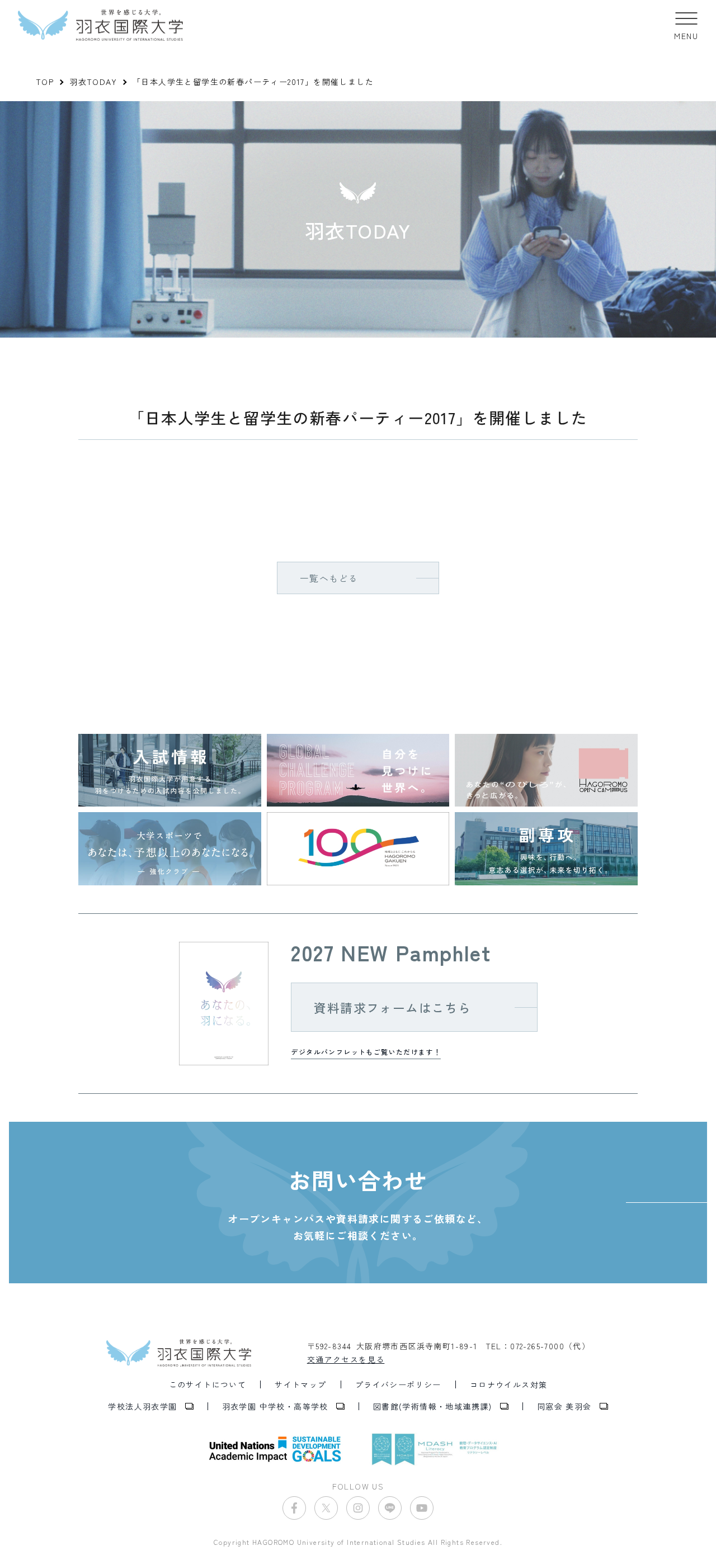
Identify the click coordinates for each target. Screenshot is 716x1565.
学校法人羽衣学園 (142, 1406)
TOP (45, 81)
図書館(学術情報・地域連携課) (432, 1406)
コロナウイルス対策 (509, 1384)
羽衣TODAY (93, 81)
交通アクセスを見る (346, 1359)
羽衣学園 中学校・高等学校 (275, 1406)
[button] (686, 25)
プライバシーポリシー (398, 1384)
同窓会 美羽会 (564, 1406)
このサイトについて (208, 1384)
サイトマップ (300, 1384)
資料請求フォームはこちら (392, 1007)
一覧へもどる (329, 578)
